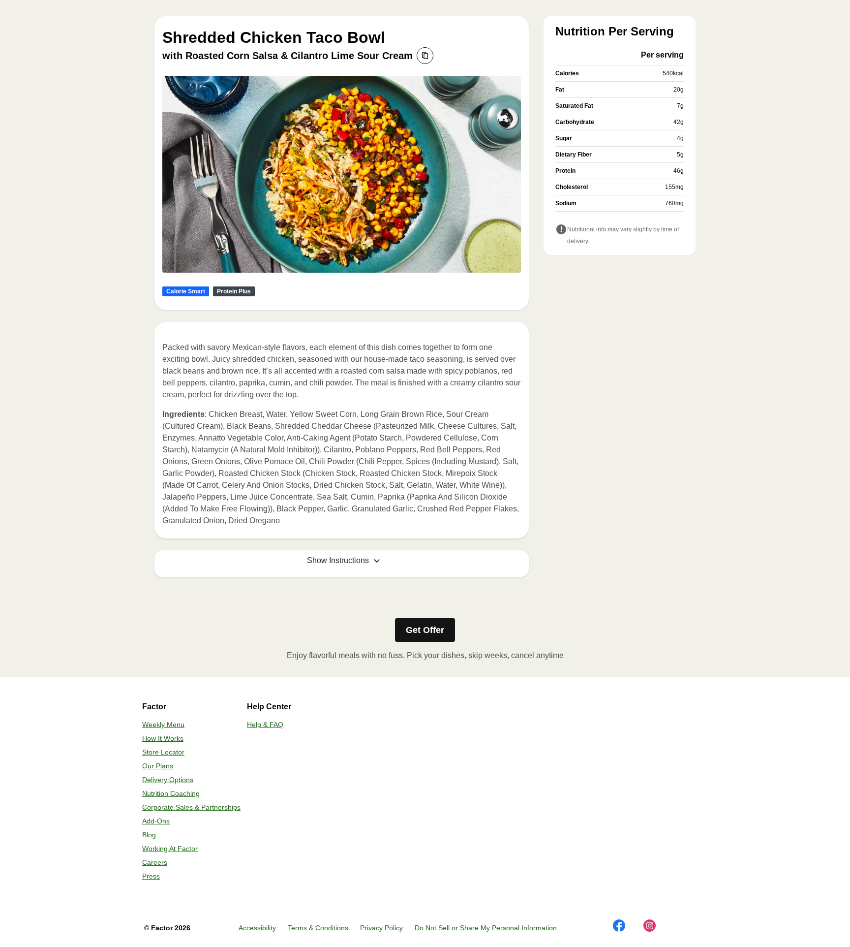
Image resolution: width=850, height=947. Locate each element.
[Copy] (425, 55)
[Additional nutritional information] (561, 230)
